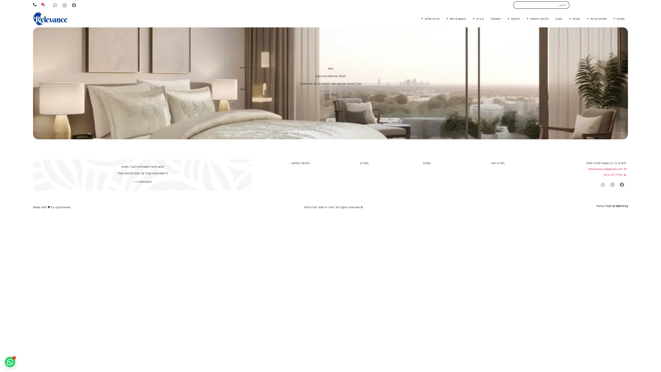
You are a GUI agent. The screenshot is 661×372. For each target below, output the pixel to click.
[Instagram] (64, 5)
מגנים (558, 18)
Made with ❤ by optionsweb (52, 207)
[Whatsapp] (55, 5)
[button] (10, 362)
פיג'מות (515, 18)
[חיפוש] (517, 5)
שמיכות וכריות (598, 18)
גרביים (480, 18)
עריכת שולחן (432, 18)
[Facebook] (74, 5)
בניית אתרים (620, 206)
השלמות (496, 18)
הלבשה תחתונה (539, 18)
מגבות (576, 18)
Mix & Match (458, 18)
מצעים (621, 18)
